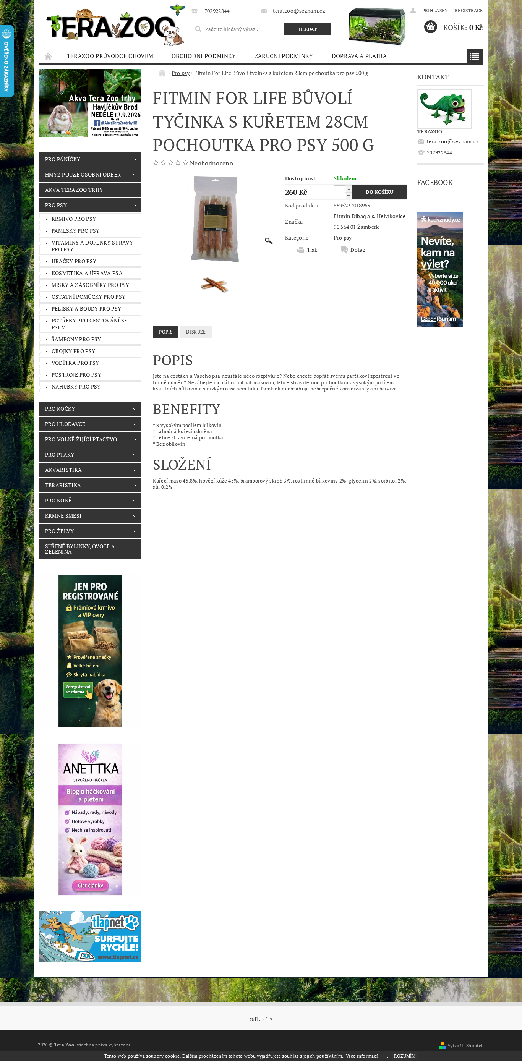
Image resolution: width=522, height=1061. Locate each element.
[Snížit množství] (348, 195)
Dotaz (357, 249)
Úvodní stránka (48, 56)
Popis (165, 332)
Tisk (312, 249)
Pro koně (58, 500)
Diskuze (196, 332)
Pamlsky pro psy (76, 230)
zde (383, 1056)
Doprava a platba (359, 56)
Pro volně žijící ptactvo (81, 439)
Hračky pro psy (74, 261)
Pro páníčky (63, 159)
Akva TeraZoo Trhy (74, 189)
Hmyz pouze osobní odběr (83, 174)
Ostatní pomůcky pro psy (88, 296)
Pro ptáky (60, 454)
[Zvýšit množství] (348, 189)
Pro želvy (59, 531)
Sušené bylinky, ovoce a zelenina (80, 549)
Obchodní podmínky (204, 56)
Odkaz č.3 (261, 1019)
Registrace (469, 10)
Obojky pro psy (73, 351)
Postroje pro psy (76, 374)
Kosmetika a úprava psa (87, 273)
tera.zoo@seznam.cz (453, 141)
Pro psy (56, 205)
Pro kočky (60, 408)
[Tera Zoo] (116, 25)
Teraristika (63, 485)
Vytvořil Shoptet (465, 1045)
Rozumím (404, 1056)
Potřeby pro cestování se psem (90, 324)
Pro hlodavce (65, 424)
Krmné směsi (63, 515)
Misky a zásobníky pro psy (91, 284)
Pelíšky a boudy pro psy (86, 308)
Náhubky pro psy (76, 386)
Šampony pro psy (76, 339)
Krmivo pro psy (74, 218)
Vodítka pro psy (75, 362)
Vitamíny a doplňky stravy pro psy (92, 246)
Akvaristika (63, 469)
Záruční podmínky (284, 56)
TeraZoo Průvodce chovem (110, 56)
